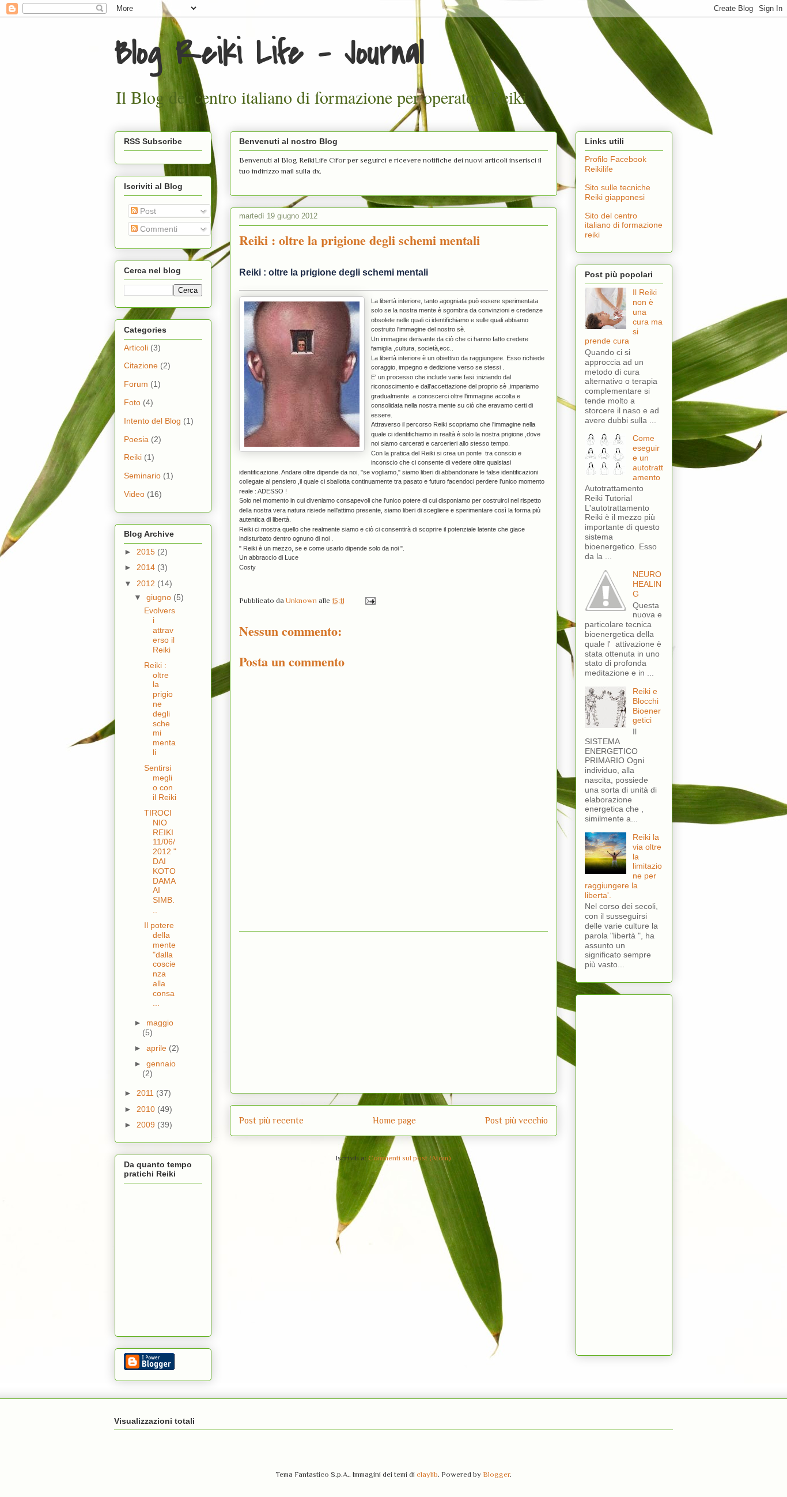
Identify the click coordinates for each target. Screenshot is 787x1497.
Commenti (157, 228)
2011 (146, 1093)
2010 (147, 1109)
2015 (147, 551)
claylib (427, 1474)
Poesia (136, 439)
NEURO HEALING (647, 584)
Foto (132, 402)
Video (134, 494)
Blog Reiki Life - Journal (269, 53)
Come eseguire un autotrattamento (648, 457)
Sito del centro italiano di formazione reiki (624, 225)
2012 (147, 583)
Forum (136, 384)
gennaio (161, 1063)
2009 (147, 1124)
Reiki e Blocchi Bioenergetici (647, 706)
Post (147, 211)
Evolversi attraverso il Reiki (159, 630)
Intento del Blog (152, 420)
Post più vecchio (516, 1120)
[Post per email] (369, 600)
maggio (159, 1022)
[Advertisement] (393, 1012)
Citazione (141, 365)
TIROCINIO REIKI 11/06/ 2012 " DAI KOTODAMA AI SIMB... (160, 861)
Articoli (136, 347)
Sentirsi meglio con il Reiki (160, 782)
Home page (394, 1120)
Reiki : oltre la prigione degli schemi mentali (333, 272)
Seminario (142, 475)
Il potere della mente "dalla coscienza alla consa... (160, 964)
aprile (157, 1048)
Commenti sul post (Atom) (409, 1157)
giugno (159, 597)
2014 (147, 567)
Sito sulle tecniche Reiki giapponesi (617, 192)
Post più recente (271, 1120)
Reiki (133, 457)
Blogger (496, 1474)
